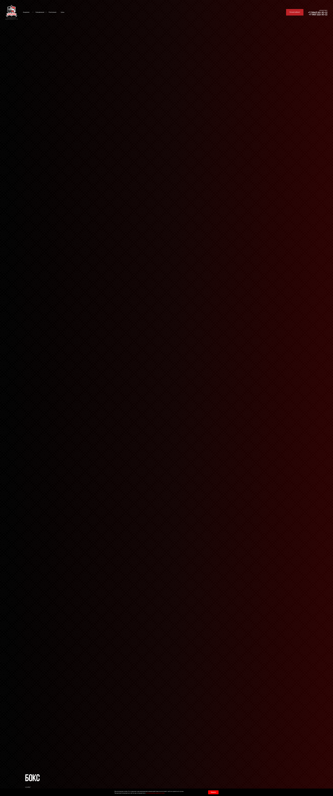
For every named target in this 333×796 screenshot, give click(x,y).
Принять (213, 792)
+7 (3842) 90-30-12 (317, 13)
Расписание (52, 12)
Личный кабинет (294, 12)
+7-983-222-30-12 (318, 15)
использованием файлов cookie (155, 793)
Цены (62, 12)
